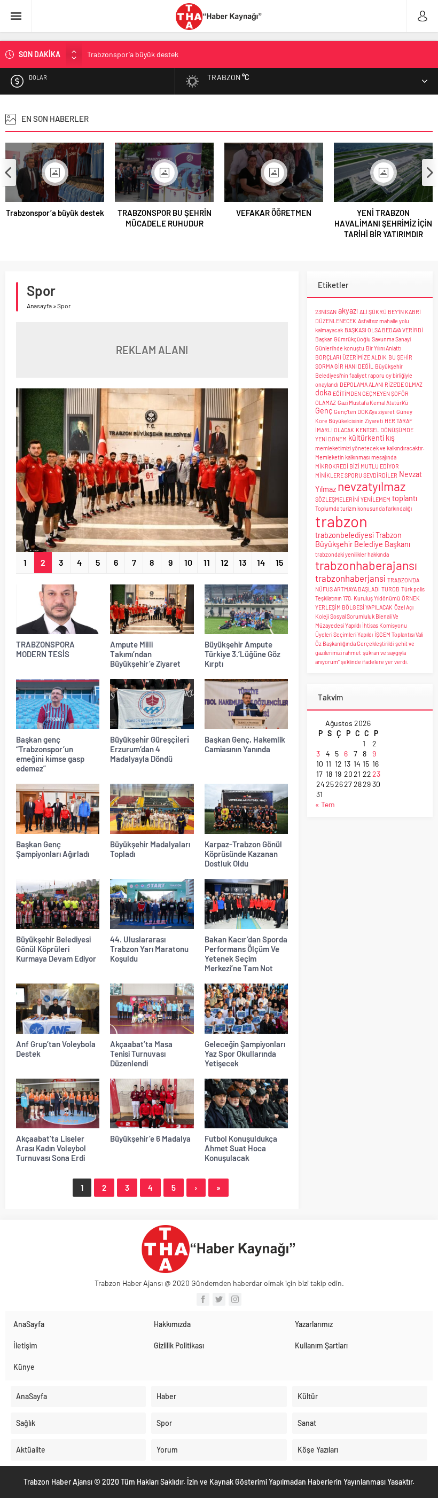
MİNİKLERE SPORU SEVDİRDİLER (356, 475)
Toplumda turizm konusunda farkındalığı (363, 508)
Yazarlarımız (314, 1324)
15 (279, 562)
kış (390, 437)
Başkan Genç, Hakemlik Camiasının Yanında (245, 744)
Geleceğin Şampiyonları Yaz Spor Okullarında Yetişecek (245, 1053)
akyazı (348, 310)
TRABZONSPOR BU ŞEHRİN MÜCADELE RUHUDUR (169, 55)
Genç (323, 410)
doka (323, 392)
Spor (164, 1422)
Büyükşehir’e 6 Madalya (150, 1138)
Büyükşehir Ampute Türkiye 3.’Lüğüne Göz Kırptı (242, 653)
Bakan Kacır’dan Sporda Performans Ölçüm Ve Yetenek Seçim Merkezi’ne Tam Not (246, 953)
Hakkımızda (172, 1324)
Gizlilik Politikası (179, 1345)
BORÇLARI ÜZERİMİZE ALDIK (351, 357)
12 (225, 562)
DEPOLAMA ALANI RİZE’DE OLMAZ (381, 384)
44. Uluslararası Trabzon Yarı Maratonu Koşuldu (149, 948)
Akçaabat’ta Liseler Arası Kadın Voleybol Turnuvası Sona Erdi (51, 1148)
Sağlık (25, 1422)
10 (188, 562)
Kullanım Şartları (321, 1345)
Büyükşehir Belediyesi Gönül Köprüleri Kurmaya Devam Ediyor (56, 948)
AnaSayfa (28, 1324)
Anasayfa (39, 305)
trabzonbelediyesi (344, 535)
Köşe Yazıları (318, 1449)
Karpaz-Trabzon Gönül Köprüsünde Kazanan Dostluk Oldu (243, 853)
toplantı (404, 498)
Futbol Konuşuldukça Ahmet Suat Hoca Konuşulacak (241, 1148)
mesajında (383, 457)
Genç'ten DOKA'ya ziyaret (364, 411)
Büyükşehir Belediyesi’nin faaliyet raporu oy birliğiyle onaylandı (363, 375)
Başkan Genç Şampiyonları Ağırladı (52, 849)
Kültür (308, 1396)
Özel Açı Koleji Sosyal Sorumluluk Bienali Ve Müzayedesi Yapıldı (364, 616)
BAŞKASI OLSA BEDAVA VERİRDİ (384, 329)
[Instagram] (235, 1299)
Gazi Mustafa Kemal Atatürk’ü (373, 402)
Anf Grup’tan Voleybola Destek (56, 1048)
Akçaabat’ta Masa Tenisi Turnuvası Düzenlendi (141, 1053)
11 (207, 562)
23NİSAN (326, 311)
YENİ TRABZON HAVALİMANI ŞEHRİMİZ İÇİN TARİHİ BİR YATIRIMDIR (383, 223)
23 (376, 773)
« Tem (325, 804)
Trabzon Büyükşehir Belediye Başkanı (362, 539)
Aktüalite (30, 1449)
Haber (166, 1396)
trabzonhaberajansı (366, 565)
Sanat (307, 1422)
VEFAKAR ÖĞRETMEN (273, 212)
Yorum (167, 1449)
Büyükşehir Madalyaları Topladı (150, 849)
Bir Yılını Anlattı (383, 348)
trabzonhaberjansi (350, 578)
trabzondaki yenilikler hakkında (352, 554)
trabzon (341, 521)
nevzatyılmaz (371, 486)
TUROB (390, 589)
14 (261, 562)
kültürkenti (366, 437)
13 (243, 562)
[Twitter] (219, 1299)
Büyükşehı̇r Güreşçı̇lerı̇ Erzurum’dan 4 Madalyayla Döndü (149, 749)
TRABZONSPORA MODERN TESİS (45, 649)
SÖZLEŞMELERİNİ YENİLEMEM (352, 499)
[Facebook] (203, 1299)
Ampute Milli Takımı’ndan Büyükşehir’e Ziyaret (145, 653)
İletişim (25, 1345)
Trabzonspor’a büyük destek (55, 212)
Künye (24, 1366)
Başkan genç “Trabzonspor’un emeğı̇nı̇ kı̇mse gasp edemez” (50, 754)
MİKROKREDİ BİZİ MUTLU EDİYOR (357, 466)
